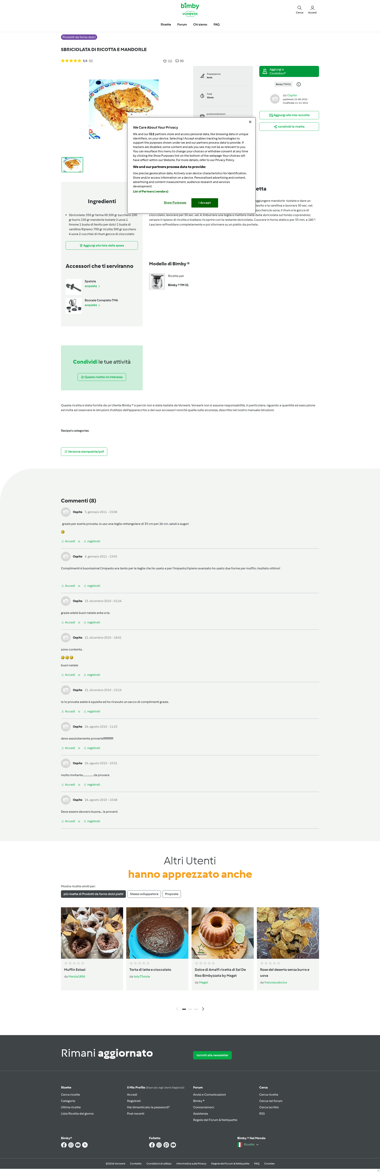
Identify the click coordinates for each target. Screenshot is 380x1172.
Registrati (134, 1101)
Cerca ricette (70, 1094)
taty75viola (142, 976)
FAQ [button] (216, 24)
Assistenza (200, 1113)
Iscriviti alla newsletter (212, 1055)
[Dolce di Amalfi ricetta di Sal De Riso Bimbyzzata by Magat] (223, 933)
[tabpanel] (190, 960)
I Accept (205, 203)
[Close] (250, 122)
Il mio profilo (155, 1087)
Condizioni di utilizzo (159, 1163)
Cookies (269, 1163)
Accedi (132, 1094)
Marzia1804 (76, 976)
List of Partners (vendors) (150, 191)
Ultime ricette (71, 1107)
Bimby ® (199, 1101)
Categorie (68, 1101)
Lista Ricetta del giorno (77, 1113)
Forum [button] (182, 24)
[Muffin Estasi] (92, 933)
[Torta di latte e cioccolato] (157, 933)
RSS (262, 1113)
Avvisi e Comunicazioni (209, 1094)
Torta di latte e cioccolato (150, 969)
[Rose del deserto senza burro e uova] (288, 933)
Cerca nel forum (270, 1101)
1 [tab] (184, 1009)
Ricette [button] (166, 24)
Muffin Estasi (75, 969)
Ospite (292, 95)
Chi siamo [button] (200, 24)
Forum (198, 1087)
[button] (299, 9)
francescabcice (275, 982)
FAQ (256, 1163)
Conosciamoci (203, 1107)
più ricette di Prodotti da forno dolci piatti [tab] (93, 894)
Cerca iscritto (269, 1107)
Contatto (136, 1163)
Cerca (263, 1087)
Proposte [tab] (171, 894)
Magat (203, 982)
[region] (191, 165)
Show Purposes (175, 202)
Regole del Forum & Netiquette (215, 1120)
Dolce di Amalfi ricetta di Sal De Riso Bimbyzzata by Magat (220, 972)
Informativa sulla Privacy (191, 1163)
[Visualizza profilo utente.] (275, 99)
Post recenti (135, 1113)
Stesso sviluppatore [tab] (144, 894)
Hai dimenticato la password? (148, 1107)
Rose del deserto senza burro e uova (284, 972)
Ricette (66, 1087)
